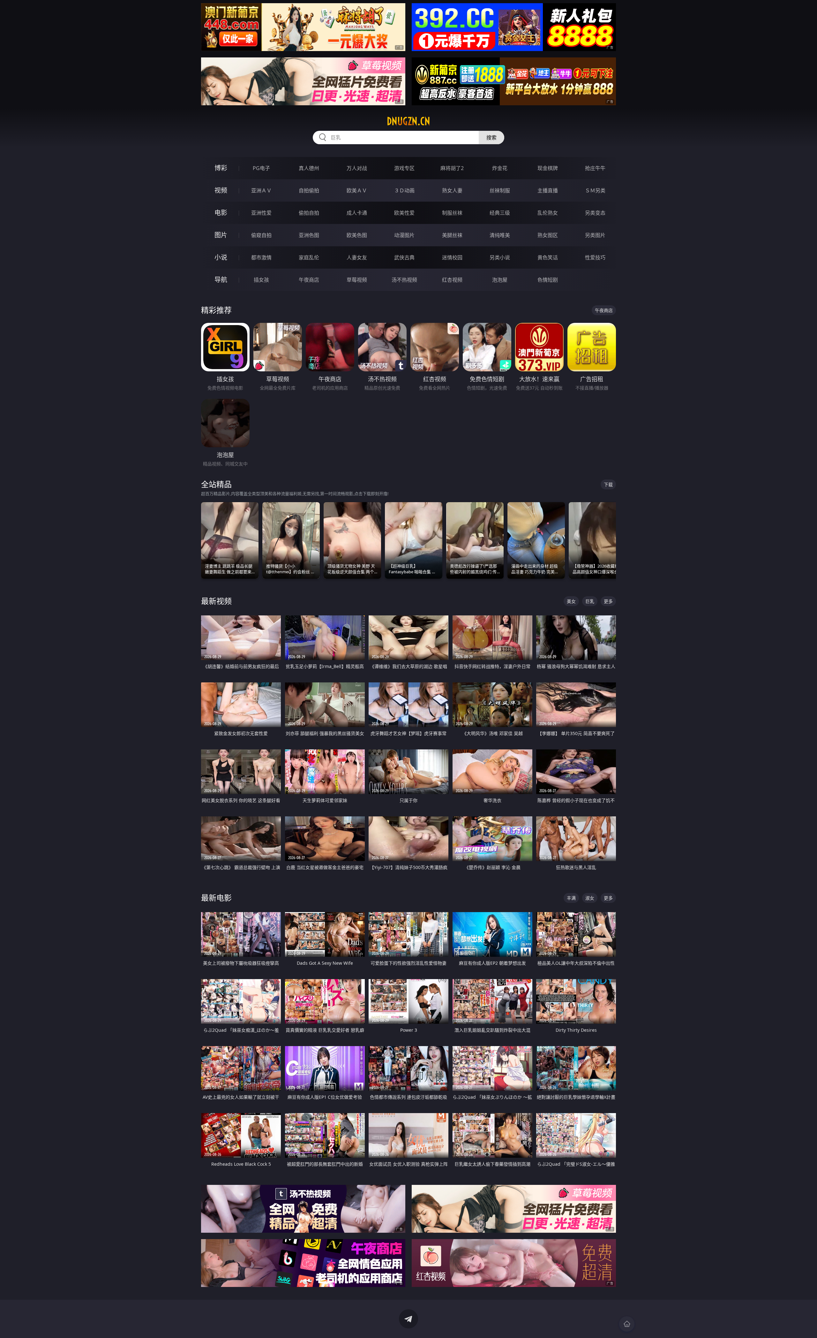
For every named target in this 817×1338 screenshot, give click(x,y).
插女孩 (261, 279)
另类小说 (500, 257)
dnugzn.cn (408, 121)
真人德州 (309, 168)
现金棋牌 (547, 168)
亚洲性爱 (261, 212)
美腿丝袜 (452, 235)
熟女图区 (547, 235)
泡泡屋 (499, 279)
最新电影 (216, 897)
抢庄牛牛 (595, 168)
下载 (608, 484)
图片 (220, 235)
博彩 (220, 168)
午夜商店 (309, 279)
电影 (220, 212)
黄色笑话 (547, 257)
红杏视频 (452, 279)
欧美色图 (357, 235)
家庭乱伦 (309, 257)
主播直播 (547, 190)
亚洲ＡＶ (261, 190)
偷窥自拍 (261, 235)
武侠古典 (404, 257)
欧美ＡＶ (357, 190)
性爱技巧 (595, 257)
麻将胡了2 (452, 168)
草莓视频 (357, 279)
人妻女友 (357, 257)
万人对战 (357, 168)
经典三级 (500, 212)
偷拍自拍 (309, 212)
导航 (220, 279)
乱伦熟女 (547, 212)
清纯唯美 (500, 235)
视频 (220, 190)
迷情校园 (452, 257)
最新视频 (216, 601)
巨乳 (589, 601)
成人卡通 (357, 212)
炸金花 (499, 168)
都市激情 (261, 257)
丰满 (571, 898)
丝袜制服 (500, 190)
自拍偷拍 (309, 190)
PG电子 (261, 168)
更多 (608, 601)
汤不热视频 (404, 279)
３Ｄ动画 (404, 190)
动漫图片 (404, 235)
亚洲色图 (309, 235)
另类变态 (595, 212)
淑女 (589, 898)
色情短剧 (547, 279)
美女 (571, 601)
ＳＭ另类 (595, 190)
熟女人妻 (452, 190)
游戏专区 (404, 168)
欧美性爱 (404, 212)
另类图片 (595, 235)
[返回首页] (626, 1324)
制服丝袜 (452, 212)
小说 (220, 257)
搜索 (491, 137)
